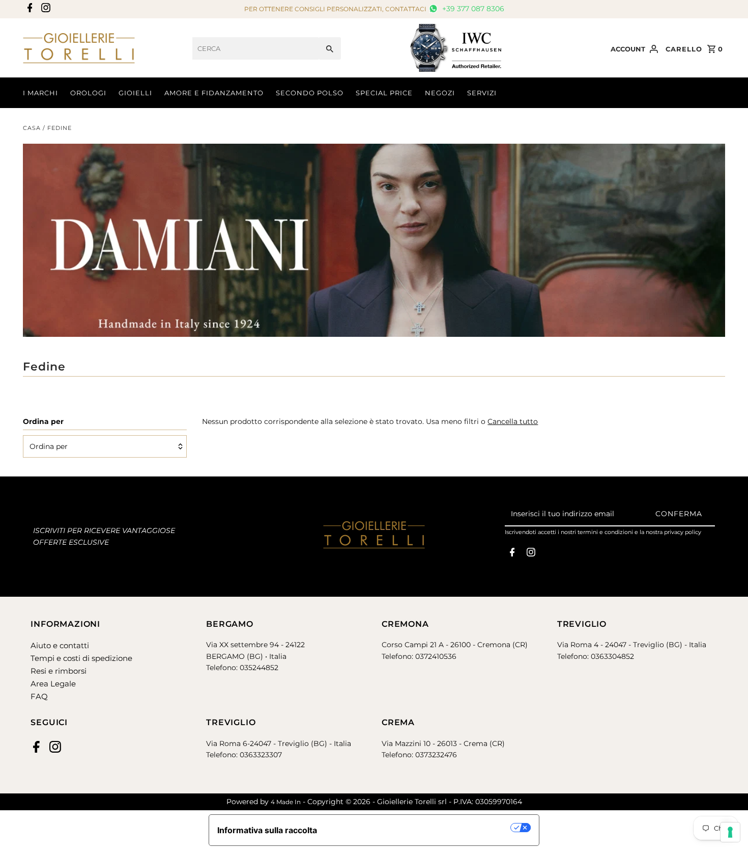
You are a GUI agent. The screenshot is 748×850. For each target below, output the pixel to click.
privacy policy (682, 532)
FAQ (39, 696)
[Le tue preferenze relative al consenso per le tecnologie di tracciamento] (730, 832)
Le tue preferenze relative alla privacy (419, 827)
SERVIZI (482, 93)
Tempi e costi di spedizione (81, 658)
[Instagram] (44, 9)
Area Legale (53, 683)
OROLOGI (88, 93)
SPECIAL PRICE (384, 93)
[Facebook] (29, 9)
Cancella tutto (512, 421)
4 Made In (286, 802)
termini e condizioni (605, 532)
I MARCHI (40, 93)
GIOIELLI (135, 93)
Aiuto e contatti (60, 645)
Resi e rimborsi (59, 671)
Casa (32, 127)
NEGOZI (440, 93)
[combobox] (255, 48)
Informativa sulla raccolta (267, 830)
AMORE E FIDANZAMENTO (214, 93)
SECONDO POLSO (309, 93)
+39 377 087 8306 (472, 8)
